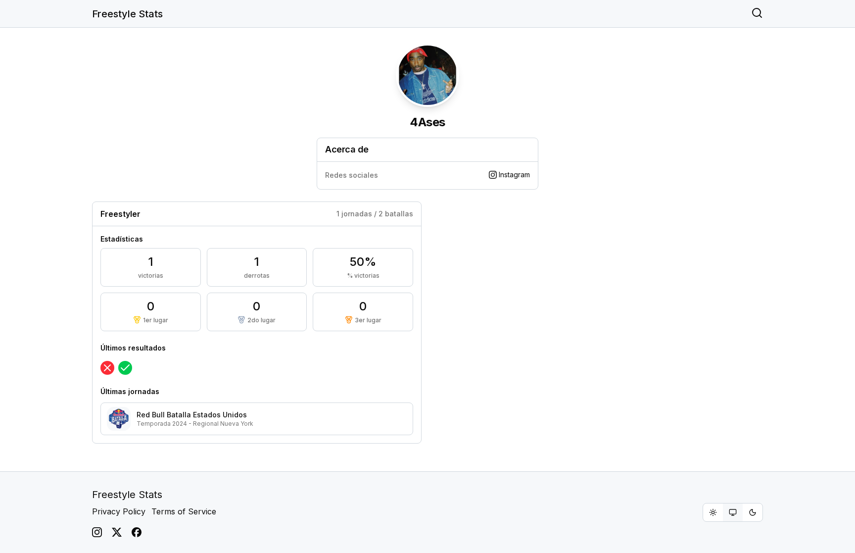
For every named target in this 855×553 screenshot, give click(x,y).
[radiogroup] (733, 512)
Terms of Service (183, 511)
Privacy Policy (118, 511)
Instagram (514, 174)
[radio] (713, 512)
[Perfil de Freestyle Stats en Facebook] (137, 532)
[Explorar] (757, 14)
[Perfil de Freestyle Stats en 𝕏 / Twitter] (117, 532)
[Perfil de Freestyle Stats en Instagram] (97, 532)
